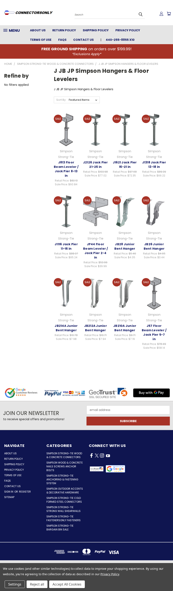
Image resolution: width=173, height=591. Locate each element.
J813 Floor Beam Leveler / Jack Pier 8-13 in (66, 169)
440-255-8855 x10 (120, 40)
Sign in (9, 491)
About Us (38, 30)
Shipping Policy (96, 30)
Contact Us (83, 40)
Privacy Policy (127, 30)
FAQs (62, 40)
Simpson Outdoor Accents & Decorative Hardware (64, 490)
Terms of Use (40, 40)
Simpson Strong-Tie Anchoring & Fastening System (62, 479)
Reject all (37, 584)
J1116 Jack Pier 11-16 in (66, 246)
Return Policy (64, 30)
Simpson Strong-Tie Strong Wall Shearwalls (63, 509)
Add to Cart (66, 133)
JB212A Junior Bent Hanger (95, 328)
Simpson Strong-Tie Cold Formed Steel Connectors (64, 500)
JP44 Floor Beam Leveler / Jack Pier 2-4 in (95, 251)
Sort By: (61, 100)
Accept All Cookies (67, 584)
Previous (166, 578)
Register (25, 491)
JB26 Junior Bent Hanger (154, 246)
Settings (14, 584)
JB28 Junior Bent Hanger (124, 246)
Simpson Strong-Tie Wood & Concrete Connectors (64, 455)
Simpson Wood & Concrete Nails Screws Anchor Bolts (64, 466)
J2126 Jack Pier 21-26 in (95, 164)
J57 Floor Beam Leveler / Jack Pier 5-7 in (154, 332)
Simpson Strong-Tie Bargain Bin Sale (59, 527)
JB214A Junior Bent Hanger (66, 328)
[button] (115, 469)
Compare (65, 125)
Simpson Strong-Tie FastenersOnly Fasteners (63, 518)
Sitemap (9, 497)
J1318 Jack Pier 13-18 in (154, 164)
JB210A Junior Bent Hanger (124, 328)
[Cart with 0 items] (169, 14)
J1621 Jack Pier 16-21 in (125, 164)
